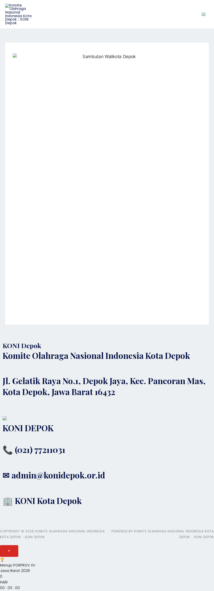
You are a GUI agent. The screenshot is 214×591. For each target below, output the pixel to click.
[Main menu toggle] (203, 14)
